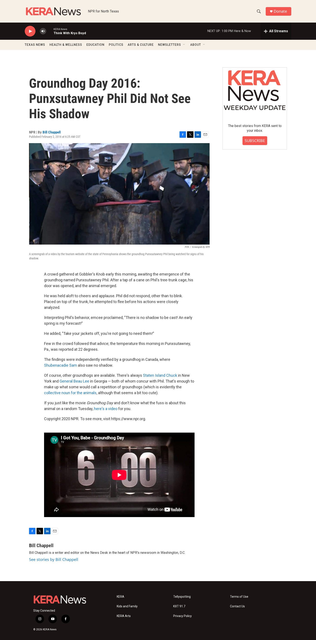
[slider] (50, 31)
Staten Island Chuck (160, 375)
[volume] (43, 31)
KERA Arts (124, 616)
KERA (120, 596)
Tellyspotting (182, 596)
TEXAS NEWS (35, 44)
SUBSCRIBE (255, 140)
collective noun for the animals (70, 392)
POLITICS (116, 44)
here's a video (105, 408)
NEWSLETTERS (169, 44)
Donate (280, 11)
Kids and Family (127, 606)
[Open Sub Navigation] (184, 44)
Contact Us (237, 606)
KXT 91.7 (179, 606)
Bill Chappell (52, 132)
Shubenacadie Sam (60, 365)
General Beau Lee (74, 381)
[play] (30, 31)
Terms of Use (239, 596)
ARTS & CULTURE (141, 44)
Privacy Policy (182, 616)
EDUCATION (95, 44)
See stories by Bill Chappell (53, 559)
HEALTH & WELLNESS (65, 44)
